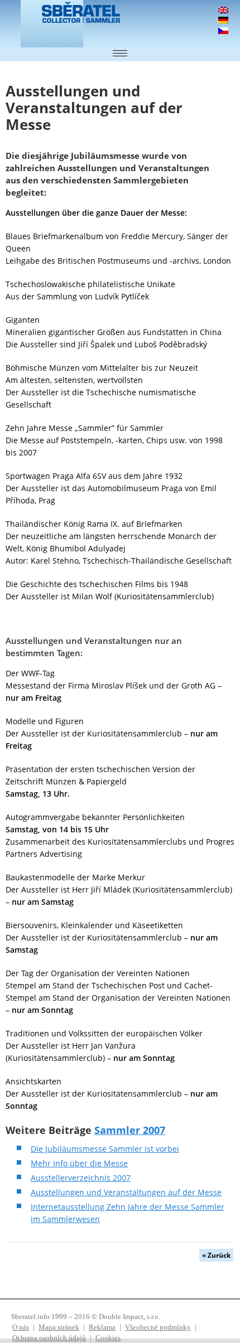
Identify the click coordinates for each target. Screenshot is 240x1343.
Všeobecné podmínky (158, 1327)
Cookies (108, 1338)
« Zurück (216, 1255)
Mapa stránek (59, 1327)
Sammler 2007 (129, 1130)
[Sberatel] (47, 23)
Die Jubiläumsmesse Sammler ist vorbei (105, 1148)
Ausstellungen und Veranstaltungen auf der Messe (126, 1192)
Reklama (102, 1327)
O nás (20, 1327)
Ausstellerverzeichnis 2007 (81, 1177)
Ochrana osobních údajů (49, 1338)
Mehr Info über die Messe (79, 1163)
